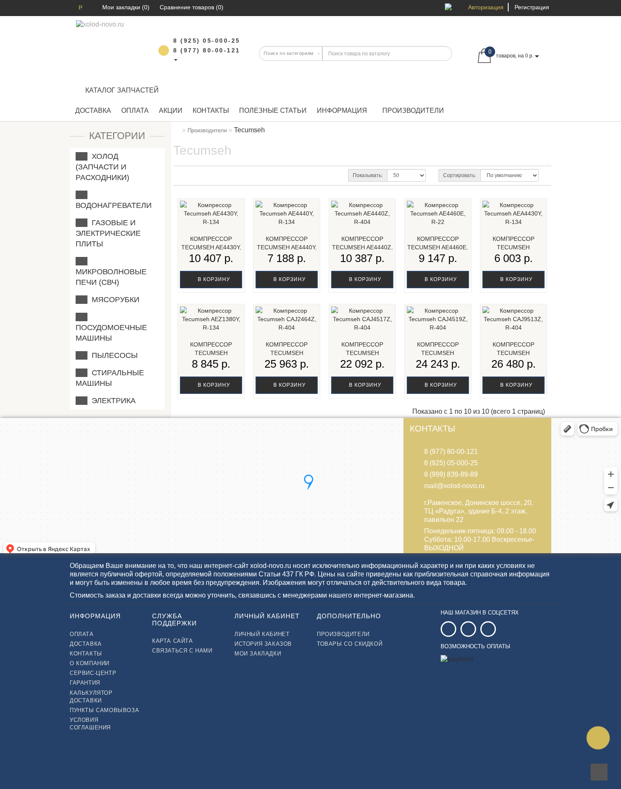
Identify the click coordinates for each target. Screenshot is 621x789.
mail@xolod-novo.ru (454, 485)
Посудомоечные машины (111, 327)
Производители (413, 110)
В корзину (213, 279)
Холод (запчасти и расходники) (102, 167)
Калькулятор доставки (91, 697)
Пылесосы (112, 355)
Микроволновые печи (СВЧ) (111, 272)
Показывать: (368, 175)
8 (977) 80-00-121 (451, 451)
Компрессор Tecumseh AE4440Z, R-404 (362, 247)
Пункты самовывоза (104, 710)
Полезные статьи (273, 110)
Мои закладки (257, 653)
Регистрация (532, 7)
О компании (89, 663)
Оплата (135, 110)
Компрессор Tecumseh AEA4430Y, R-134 (513, 247)
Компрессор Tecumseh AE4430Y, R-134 (211, 247)
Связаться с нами (182, 650)
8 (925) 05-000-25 (451, 463)
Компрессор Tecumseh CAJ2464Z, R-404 (287, 353)
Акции (170, 110)
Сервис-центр (93, 673)
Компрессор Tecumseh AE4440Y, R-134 (287, 247)
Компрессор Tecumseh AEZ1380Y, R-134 (211, 353)
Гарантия (85, 683)
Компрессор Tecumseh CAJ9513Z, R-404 (513, 353)
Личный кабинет (261, 634)
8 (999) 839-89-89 (451, 474)
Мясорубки (113, 299)
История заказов (263, 644)
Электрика (111, 400)
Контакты (211, 110)
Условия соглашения (90, 724)
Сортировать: (459, 175)
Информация (342, 110)
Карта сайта (172, 641)
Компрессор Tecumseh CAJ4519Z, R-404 (438, 353)
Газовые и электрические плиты (108, 233)
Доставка (93, 110)
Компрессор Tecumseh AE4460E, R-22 (437, 247)
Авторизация (486, 7)
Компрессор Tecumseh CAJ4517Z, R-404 (362, 353)
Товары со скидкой (349, 644)
